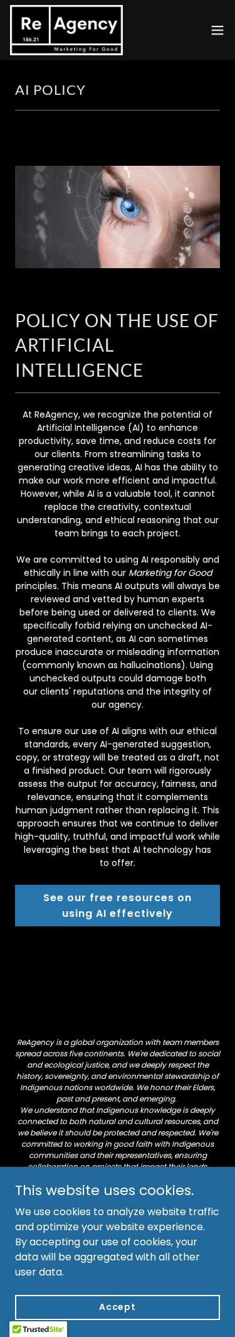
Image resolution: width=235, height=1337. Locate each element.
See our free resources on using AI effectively (117, 905)
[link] (66, 30)
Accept (117, 1307)
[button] (217, 30)
